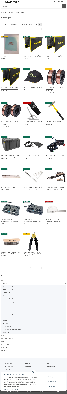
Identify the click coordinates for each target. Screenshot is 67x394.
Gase (4, 311)
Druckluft (3, 335)
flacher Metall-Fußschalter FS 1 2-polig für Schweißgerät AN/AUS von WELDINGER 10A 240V (33, 156)
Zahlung (7, 369)
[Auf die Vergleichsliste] (14, 37)
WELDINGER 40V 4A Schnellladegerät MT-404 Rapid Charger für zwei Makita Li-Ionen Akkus (33, 220)
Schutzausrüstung (8, 314)
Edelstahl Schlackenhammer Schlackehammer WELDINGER (54, 122)
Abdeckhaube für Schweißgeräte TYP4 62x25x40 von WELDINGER (10, 88)
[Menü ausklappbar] (2, 1)
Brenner (5, 323)
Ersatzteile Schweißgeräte (10, 317)
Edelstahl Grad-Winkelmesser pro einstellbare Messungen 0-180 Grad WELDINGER (33, 122)
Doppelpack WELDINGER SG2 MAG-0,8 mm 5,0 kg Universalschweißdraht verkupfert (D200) (55, 88)
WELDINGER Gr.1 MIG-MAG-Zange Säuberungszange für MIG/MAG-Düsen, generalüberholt (33, 253)
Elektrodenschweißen (8, 287)
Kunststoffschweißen (8, 299)
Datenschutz (15, 389)
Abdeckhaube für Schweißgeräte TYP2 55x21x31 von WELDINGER (33, 55)
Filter (5, 24)
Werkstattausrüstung (8, 302)
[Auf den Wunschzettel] (18, 37)
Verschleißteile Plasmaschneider (12, 329)
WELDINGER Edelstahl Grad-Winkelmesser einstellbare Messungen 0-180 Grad (53, 220)
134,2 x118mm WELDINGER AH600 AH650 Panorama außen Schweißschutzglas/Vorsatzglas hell (11, 56)
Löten (2, 280)
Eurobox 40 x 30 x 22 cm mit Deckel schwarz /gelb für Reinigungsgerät (11, 156)
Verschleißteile (7, 326)
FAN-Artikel (4, 350)
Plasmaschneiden (7, 296)
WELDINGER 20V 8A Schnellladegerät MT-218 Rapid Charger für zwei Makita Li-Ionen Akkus (10, 220)
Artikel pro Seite (26, 24)
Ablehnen (52, 386)
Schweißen (4, 283)
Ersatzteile (4, 347)
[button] (51, 1)
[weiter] (64, 29)
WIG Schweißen (7, 293)
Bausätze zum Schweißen (10, 308)
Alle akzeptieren (51, 377)
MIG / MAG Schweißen (9, 290)
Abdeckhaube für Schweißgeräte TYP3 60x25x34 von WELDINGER (55, 55)
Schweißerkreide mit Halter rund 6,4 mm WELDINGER (10, 188)
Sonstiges (6, 332)
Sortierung (14, 24)
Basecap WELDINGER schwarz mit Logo (33, 88)
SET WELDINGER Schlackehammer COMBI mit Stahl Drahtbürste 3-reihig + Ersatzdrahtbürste (55, 188)
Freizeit (3, 341)
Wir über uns (9, 366)
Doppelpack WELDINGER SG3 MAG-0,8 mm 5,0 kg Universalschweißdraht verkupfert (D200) (10, 122)
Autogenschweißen (8, 305)
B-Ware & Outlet (5, 344)
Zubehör (5, 320)
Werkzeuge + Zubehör (7, 338)
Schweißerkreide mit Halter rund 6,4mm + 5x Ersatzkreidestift (33, 188)
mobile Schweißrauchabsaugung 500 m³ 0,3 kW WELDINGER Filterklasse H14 (55, 156)
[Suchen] (64, 6)
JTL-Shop (58, 392)
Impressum (7, 389)
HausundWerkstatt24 (50, 366)
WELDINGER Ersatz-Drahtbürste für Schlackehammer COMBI (11, 253)
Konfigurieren (52, 381)
